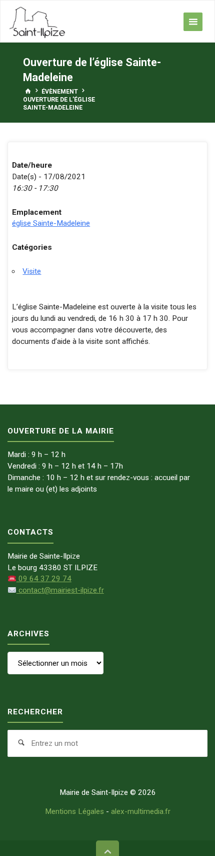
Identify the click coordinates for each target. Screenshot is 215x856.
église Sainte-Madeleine (51, 223)
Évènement (60, 91)
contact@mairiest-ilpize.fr (60, 590)
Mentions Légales (74, 811)
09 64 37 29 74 (43, 578)
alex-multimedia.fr (140, 811)
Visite (31, 271)
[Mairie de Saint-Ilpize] (37, 21)
